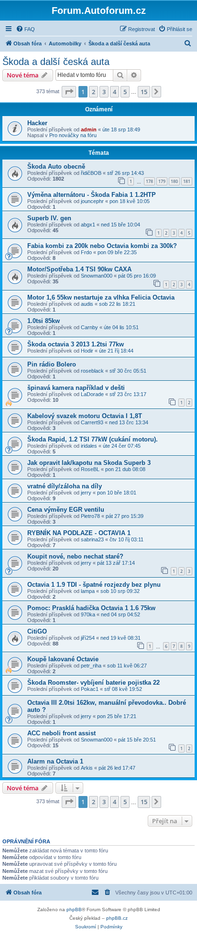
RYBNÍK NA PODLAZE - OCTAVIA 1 (79, 533)
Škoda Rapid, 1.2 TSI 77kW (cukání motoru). (92, 439)
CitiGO (37, 631)
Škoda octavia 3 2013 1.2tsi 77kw (75, 344)
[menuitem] (25, 29)
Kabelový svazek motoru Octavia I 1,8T (84, 416)
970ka (88, 614)
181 (186, 181)
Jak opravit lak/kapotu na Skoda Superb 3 (89, 462)
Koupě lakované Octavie (62, 659)
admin (89, 129)
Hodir (87, 351)
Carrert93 (92, 422)
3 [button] (104, 91)
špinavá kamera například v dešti (76, 387)
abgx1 (88, 224)
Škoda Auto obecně (56, 166)
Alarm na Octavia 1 (55, 761)
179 (161, 181)
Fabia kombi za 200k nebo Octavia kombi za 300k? (102, 245)
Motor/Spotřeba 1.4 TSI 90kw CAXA (79, 269)
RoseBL (90, 469)
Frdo (86, 252)
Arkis (87, 768)
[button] (69, 91)
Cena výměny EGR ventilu (65, 509)
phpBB (74, 909)
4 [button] (114, 91)
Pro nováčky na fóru (73, 135)
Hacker (37, 123)
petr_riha (91, 665)
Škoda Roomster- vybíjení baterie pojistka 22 (93, 682)
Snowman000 (96, 276)
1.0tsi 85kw (43, 320)
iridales (89, 446)
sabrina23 (92, 539)
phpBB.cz (117, 918)
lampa (88, 591)
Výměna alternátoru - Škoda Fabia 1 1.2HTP (91, 194)
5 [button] (125, 91)
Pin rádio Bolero (51, 364)
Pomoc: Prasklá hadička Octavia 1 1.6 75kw (91, 608)
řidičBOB (91, 173)
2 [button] (93, 91)
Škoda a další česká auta (55, 61)
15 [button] (144, 91)
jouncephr (92, 201)
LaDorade (92, 394)
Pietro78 (90, 516)
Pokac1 (89, 689)
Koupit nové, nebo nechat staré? (75, 556)
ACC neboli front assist (61, 733)
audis (87, 304)
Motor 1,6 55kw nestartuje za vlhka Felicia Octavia (101, 297)
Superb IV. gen (49, 218)
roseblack (92, 371)
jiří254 (88, 638)
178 (149, 181)
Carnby (89, 327)
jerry (86, 492)
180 (174, 181)
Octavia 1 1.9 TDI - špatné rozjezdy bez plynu (94, 584)
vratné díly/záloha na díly (64, 486)
